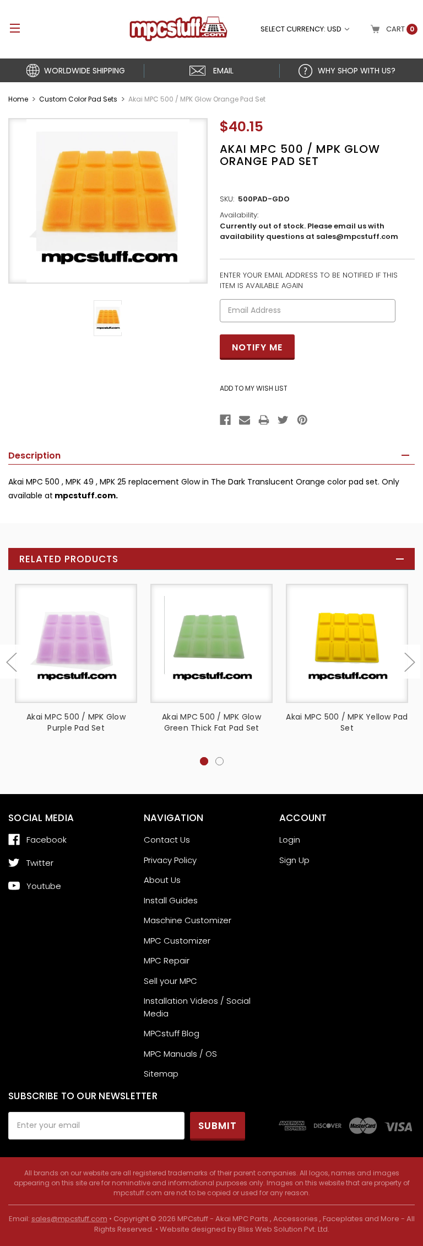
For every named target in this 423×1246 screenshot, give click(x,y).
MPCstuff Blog (171, 1033)
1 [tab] (204, 761)
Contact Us (167, 839)
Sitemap (161, 1073)
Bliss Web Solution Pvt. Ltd (283, 1229)
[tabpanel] (76, 669)
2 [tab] (219, 761)
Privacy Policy (170, 860)
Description (34, 455)
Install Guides (171, 900)
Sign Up (294, 860)
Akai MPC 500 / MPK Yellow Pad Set (347, 722)
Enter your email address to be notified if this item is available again (309, 280)
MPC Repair (166, 960)
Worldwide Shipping (84, 70)
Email (223, 70)
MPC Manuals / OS (180, 1053)
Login (289, 839)
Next (409, 661)
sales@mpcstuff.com (69, 1218)
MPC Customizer (177, 940)
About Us (162, 880)
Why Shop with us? (356, 70)
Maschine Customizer (187, 920)
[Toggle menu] (10, 28)
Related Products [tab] (68, 559)
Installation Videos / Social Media (197, 1007)
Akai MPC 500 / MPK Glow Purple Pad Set (76, 722)
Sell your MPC (170, 981)
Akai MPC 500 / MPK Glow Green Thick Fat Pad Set (211, 722)
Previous (11, 661)
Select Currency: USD (302, 29)
